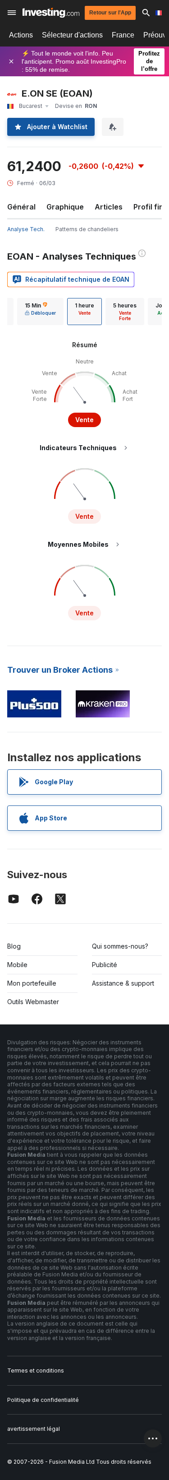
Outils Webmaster (33, 1001)
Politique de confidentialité (43, 1399)
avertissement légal (33, 1428)
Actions (21, 35)
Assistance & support (123, 983)
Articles (109, 206)
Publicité (104, 964)
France (123, 35)
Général (21, 206)
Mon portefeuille (31, 983)
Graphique (65, 206)
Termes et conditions (35, 1370)
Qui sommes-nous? (120, 946)
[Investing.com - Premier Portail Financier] (51, 13)
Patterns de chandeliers (87, 229)
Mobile (17, 964)
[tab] (40, 311)
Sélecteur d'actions (72, 35)
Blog (14, 946)
